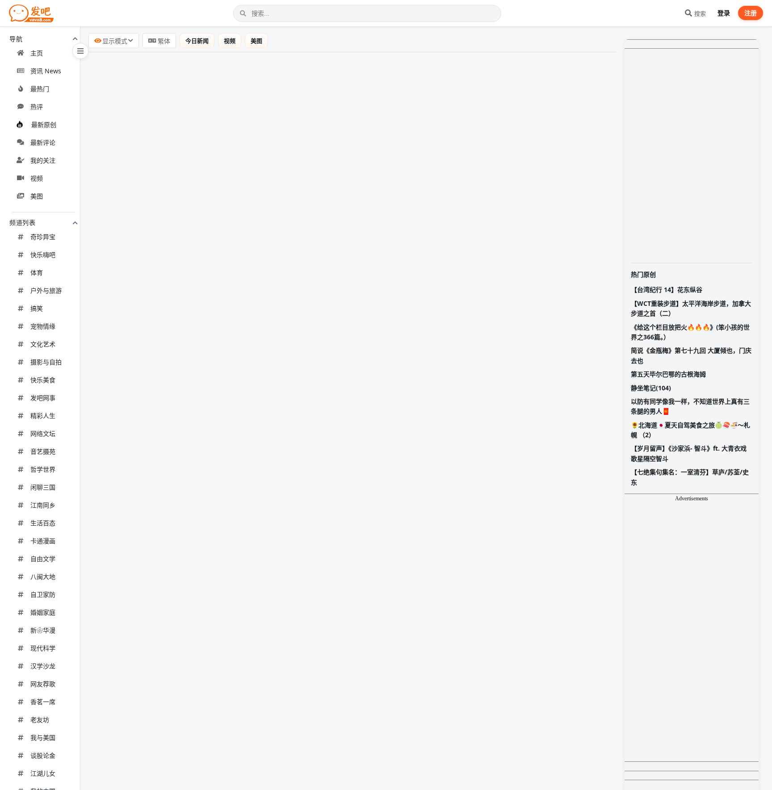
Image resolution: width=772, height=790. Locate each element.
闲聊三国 (42, 487)
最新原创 (43, 124)
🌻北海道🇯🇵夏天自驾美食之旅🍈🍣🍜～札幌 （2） (690, 430)
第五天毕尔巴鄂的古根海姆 (668, 374)
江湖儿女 (42, 773)
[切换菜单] (80, 51)
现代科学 (42, 648)
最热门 (39, 88)
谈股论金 (42, 755)
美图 (36, 196)
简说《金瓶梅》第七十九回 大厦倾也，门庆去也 (691, 355)
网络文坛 (42, 433)
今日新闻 (203, 41)
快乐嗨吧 (42, 254)
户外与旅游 (46, 290)
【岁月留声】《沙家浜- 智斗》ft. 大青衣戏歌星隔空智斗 (689, 453)
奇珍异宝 (42, 236)
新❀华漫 (42, 630)
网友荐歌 (42, 684)
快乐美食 (42, 380)
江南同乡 (42, 505)
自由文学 (42, 558)
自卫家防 (42, 594)
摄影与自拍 (46, 362)
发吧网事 (42, 397)
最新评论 (42, 142)
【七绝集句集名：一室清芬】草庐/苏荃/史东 (690, 477)
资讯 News (45, 71)
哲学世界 (42, 469)
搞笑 (36, 308)
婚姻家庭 (42, 612)
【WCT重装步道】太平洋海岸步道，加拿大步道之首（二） (691, 308)
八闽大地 (42, 576)
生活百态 (42, 523)
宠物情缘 (42, 326)
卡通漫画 (42, 541)
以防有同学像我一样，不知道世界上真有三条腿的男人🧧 (690, 406)
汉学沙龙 (42, 666)
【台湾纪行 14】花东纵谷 (666, 289)
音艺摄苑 (42, 451)
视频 (36, 178)
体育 (36, 272)
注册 (750, 12)
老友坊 (39, 719)
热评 (36, 106)
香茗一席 (42, 701)
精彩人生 (42, 415)
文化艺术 (42, 344)
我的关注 (42, 160)
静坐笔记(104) (651, 388)
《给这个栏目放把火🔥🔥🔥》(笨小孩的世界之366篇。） (690, 332)
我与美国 (42, 737)
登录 (723, 12)
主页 (36, 53)
